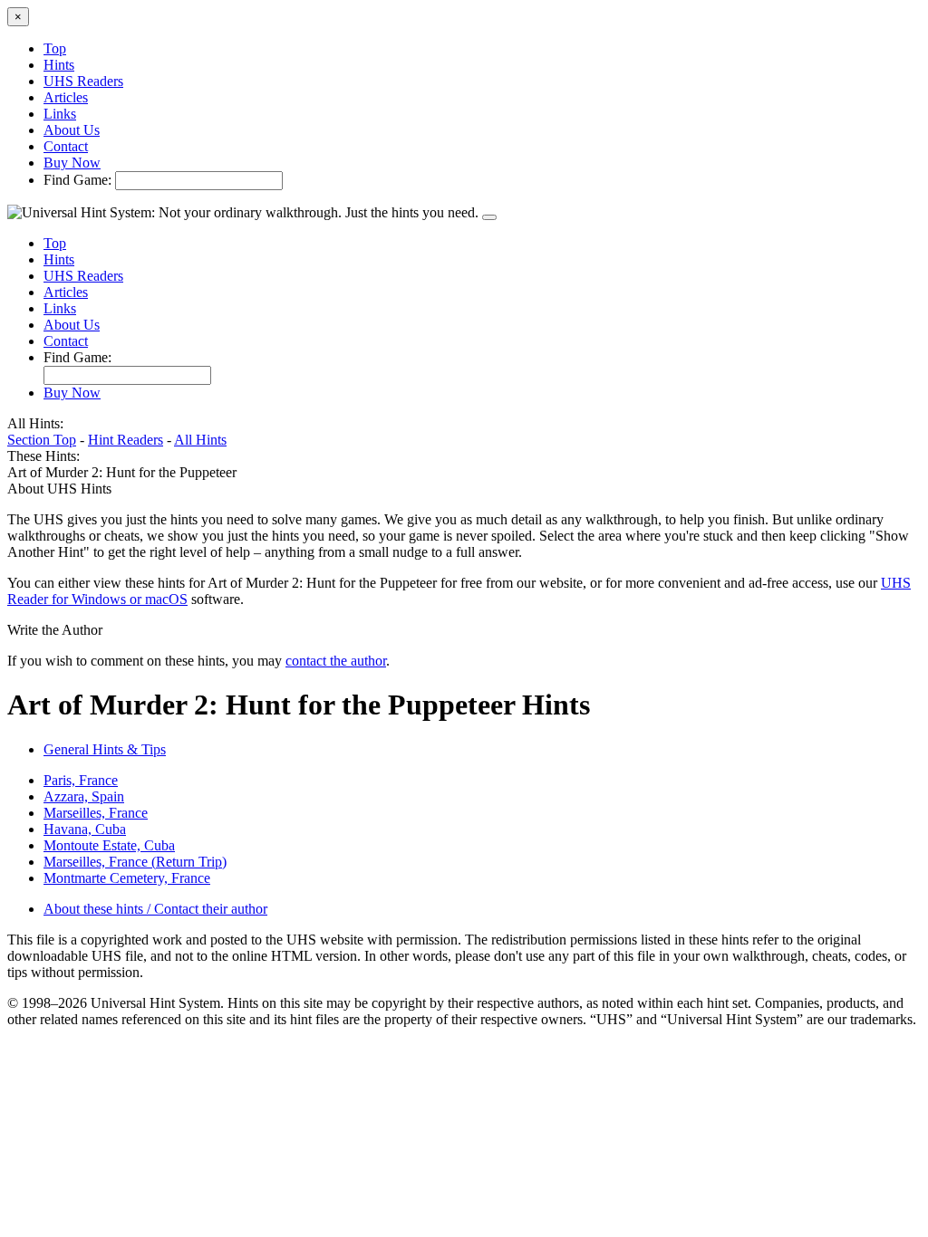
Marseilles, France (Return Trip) (135, 861)
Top (55, 48)
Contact (66, 146)
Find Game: (77, 179)
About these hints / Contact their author (155, 908)
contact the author (335, 660)
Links (60, 113)
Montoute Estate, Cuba (109, 845)
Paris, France (81, 780)
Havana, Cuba (85, 829)
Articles (66, 97)
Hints (59, 64)
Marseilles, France (96, 812)
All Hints (200, 439)
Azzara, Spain (84, 796)
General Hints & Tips (105, 749)
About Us (72, 130)
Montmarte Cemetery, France (127, 878)
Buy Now (72, 162)
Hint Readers (125, 439)
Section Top (41, 439)
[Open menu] (489, 217)
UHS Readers (83, 81)
